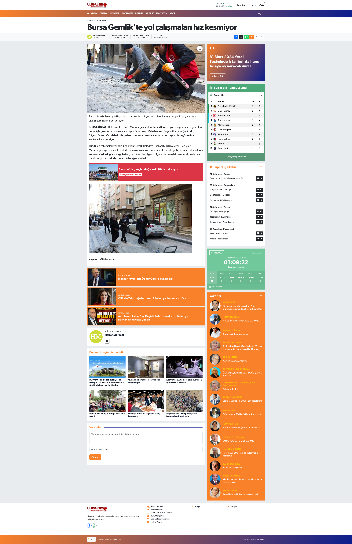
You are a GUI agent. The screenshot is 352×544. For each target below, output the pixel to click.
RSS (92, 539)
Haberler (91, 20)
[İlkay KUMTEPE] (215, 426)
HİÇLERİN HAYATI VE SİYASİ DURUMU (241, 321)
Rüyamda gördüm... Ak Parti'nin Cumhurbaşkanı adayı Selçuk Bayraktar (242, 307)
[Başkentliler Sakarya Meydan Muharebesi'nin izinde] (184, 401)
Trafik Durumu (157, 510)
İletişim (234, 507)
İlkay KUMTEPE (230, 424)
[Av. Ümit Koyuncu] (215, 399)
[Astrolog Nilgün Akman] (215, 372)
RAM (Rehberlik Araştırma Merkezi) (240, 494)
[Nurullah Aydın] (215, 479)
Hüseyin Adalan (231, 317)
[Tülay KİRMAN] (215, 492)
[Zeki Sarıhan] (215, 359)
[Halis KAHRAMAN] (215, 452)
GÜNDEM (92, 13)
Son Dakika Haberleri (160, 519)
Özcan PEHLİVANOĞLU (234, 437)
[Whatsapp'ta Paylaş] (246, 37)
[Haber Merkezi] (96, 337)
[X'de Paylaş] (241, 37)
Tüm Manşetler (157, 516)
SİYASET (114, 13)
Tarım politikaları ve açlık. (235, 334)
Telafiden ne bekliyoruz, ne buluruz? (241, 427)
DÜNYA (104, 13)
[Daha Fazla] (251, 37)
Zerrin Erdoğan (232, 342)
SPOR (173, 13)
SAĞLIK (149, 13)
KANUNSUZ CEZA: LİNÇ (235, 361)
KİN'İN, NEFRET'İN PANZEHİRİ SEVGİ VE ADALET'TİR (242, 481)
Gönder (95, 457)
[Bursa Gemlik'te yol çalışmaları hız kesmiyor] (146, 78)
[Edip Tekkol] (215, 412)
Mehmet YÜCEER (231, 331)
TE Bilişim (261, 539)
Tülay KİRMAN (230, 491)
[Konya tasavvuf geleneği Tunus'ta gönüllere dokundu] (184, 367)
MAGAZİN (161, 13)
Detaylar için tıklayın (236, 157)
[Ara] (259, 13)
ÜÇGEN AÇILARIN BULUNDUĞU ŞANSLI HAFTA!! (242, 374)
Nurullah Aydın (231, 476)
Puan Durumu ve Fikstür (161, 513)
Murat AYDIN (229, 302)
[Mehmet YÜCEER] (215, 332)
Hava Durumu (157, 507)
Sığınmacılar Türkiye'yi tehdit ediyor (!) (242, 414)
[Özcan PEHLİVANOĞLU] (215, 439)
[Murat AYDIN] (215, 306)
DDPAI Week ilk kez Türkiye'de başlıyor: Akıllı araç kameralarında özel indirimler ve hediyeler (106, 382)
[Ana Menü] (263, 13)
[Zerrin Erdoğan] (215, 346)
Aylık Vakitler (217, 287)
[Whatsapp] (94, 525)
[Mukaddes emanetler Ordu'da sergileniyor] (146, 367)
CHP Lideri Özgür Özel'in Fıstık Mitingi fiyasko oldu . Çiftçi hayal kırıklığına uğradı (242, 348)
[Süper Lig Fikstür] (261, 167)
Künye (197, 507)
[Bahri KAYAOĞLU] (215, 466)
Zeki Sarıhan (230, 357)
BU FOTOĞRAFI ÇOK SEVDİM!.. (238, 441)
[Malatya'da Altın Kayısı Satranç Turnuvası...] (146, 401)
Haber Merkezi (114, 335)
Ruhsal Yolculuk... (231, 389)
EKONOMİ (127, 13)
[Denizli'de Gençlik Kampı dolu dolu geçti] (107, 401)
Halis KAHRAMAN (232, 449)
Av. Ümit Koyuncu (232, 397)
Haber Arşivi (156, 522)
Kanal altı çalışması (232, 468)
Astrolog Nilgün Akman (236, 369)
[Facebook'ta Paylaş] (236, 37)
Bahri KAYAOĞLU (231, 464)
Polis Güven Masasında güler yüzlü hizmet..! (240, 454)
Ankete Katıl (217, 76)
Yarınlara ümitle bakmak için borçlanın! (242, 401)
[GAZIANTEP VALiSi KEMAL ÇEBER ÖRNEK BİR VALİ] (215, 386)
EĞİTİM (139, 13)
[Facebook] (89, 525)
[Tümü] (261, 48)
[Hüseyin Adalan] (215, 319)
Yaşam (102, 20)
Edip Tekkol (229, 411)
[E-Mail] (107, 341)
